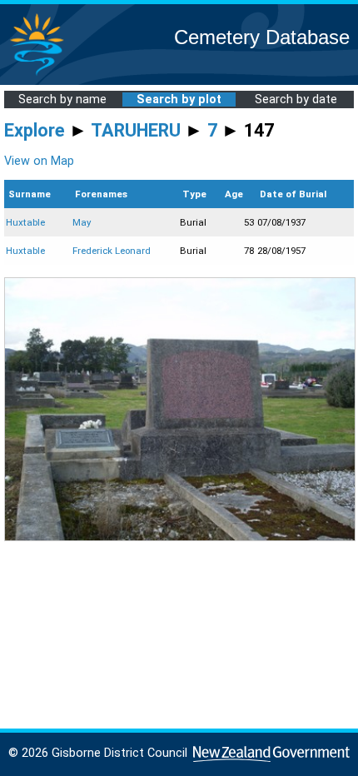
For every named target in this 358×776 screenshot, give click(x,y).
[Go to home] (36, 74)
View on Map (39, 161)
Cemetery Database (262, 37)
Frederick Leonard (111, 250)
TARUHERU (136, 130)
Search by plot (179, 99)
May (81, 222)
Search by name (62, 99)
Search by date (296, 99)
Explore (34, 130)
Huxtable (25, 222)
